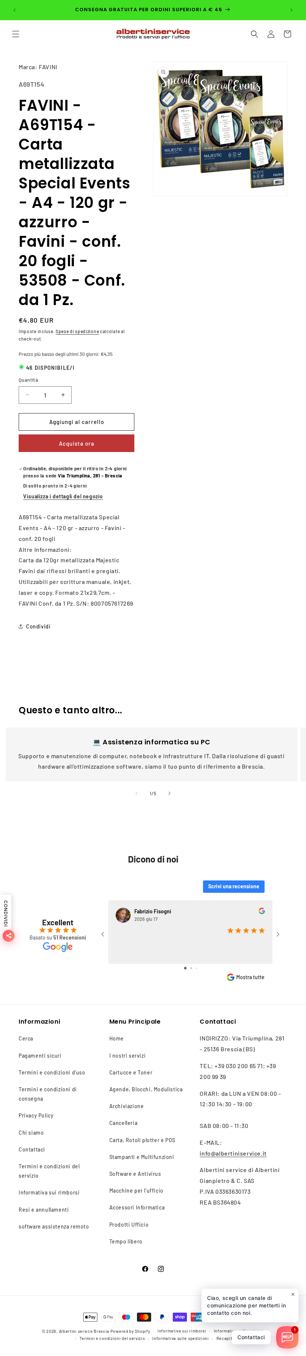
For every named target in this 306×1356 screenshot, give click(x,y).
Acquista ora (76, 443)
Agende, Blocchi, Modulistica (146, 1089)
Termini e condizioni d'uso (52, 1072)
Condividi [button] (38, 626)
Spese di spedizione (77, 331)
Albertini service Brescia (84, 1331)
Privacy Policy (36, 1115)
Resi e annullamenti (44, 1209)
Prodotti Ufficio (129, 1224)
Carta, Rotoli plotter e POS (142, 1140)
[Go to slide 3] (196, 968)
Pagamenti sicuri (40, 1055)
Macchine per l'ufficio (136, 1190)
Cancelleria (123, 1123)
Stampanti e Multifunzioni (141, 1157)
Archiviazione (126, 1106)
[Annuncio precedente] (14, 10)
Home (116, 1038)
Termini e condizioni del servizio (49, 1171)
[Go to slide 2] (191, 968)
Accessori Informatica (137, 1207)
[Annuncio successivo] (291, 10)
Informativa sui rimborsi (49, 1192)
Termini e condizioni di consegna (48, 1094)
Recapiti (225, 1338)
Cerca (26, 1038)
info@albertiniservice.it (233, 1153)
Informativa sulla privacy (239, 1330)
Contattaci (32, 1149)
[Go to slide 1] (185, 968)
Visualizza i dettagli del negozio (63, 496)
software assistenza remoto (54, 1226)
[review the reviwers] (262, 912)
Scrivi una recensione (233, 886)
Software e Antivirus (135, 1174)
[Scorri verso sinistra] (136, 793)
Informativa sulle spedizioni (180, 1338)
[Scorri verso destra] (169, 793)
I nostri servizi (127, 1055)
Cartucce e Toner (131, 1072)
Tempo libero (126, 1241)
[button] (15, 34)
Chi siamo (31, 1132)
